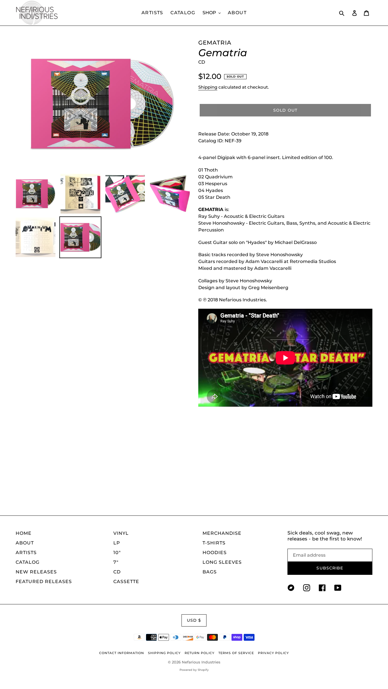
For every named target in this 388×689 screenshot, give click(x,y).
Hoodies (215, 552)
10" (117, 552)
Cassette (126, 581)
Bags (210, 572)
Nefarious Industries (201, 662)
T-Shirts (214, 543)
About (25, 543)
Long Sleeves (222, 562)
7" (115, 562)
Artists (26, 552)
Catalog (27, 562)
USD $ (194, 620)
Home (24, 533)
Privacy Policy (273, 653)
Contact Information (121, 653)
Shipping (207, 87)
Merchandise (222, 533)
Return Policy (199, 653)
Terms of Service (236, 653)
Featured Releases (44, 581)
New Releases (36, 572)
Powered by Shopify (194, 670)
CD (117, 572)
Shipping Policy (164, 653)
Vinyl (121, 533)
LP (116, 543)
